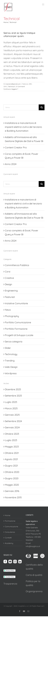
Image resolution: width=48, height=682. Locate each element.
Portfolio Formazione (16, 328)
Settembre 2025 (13, 395)
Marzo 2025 (11, 408)
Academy (9, 543)
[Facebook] (5, 561)
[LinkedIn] (20, 561)
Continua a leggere (10, 89)
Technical (11, 86)
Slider (8, 347)
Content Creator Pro (16, 147)
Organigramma (34, 591)
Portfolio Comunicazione (18, 322)
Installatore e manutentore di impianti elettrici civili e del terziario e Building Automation (23, 127)
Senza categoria (13, 341)
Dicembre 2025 (13, 389)
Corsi (7, 271)
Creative (9, 277)
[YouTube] (10, 561)
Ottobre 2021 (12, 452)
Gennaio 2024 (12, 427)
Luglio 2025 (11, 402)
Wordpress (11, 373)
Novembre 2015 (13, 497)
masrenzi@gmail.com (13, 84)
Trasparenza (10, 583)
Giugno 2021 (11, 465)
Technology (11, 354)
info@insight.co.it (33, 546)
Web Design (11, 366)
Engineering (11, 290)
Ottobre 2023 (12, 433)
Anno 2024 (10, 164)
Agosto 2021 (11, 459)
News (8, 309)
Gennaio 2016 (12, 491)
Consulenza (10, 532)
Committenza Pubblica (17, 265)
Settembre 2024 (13, 421)
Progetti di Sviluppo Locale (19, 335)
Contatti (8, 537)
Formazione (10, 521)
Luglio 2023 (11, 440)
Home (7, 515)
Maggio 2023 (12, 446)
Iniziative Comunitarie (16, 303)
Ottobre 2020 (12, 472)
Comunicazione (11, 526)
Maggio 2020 (12, 484)
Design (8, 284)
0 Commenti (20, 86)
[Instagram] (15, 561)
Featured (10, 297)
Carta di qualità (34, 574)
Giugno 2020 (11, 478)
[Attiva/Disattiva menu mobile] (43, 4)
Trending (9, 360)
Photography (12, 316)
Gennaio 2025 (12, 414)
